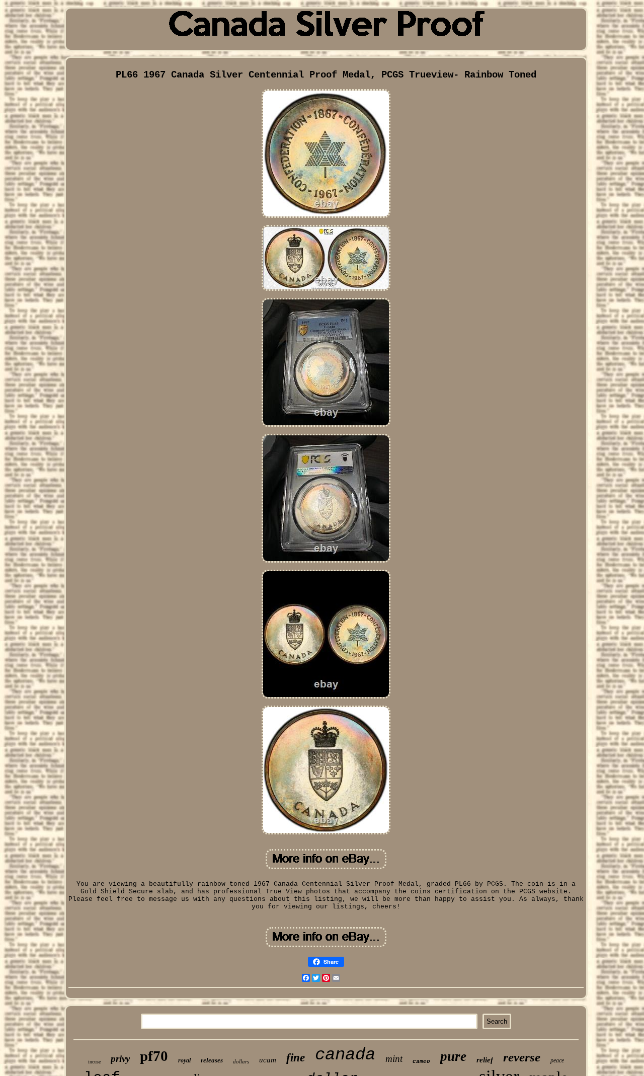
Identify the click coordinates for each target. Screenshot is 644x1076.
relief (484, 1060)
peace (557, 1060)
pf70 (154, 1056)
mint (394, 1058)
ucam (267, 1060)
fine (295, 1057)
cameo (421, 1061)
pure (453, 1056)
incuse (94, 1061)
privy (120, 1058)
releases (212, 1060)
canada (345, 1054)
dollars (241, 1061)
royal (184, 1060)
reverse (521, 1057)
